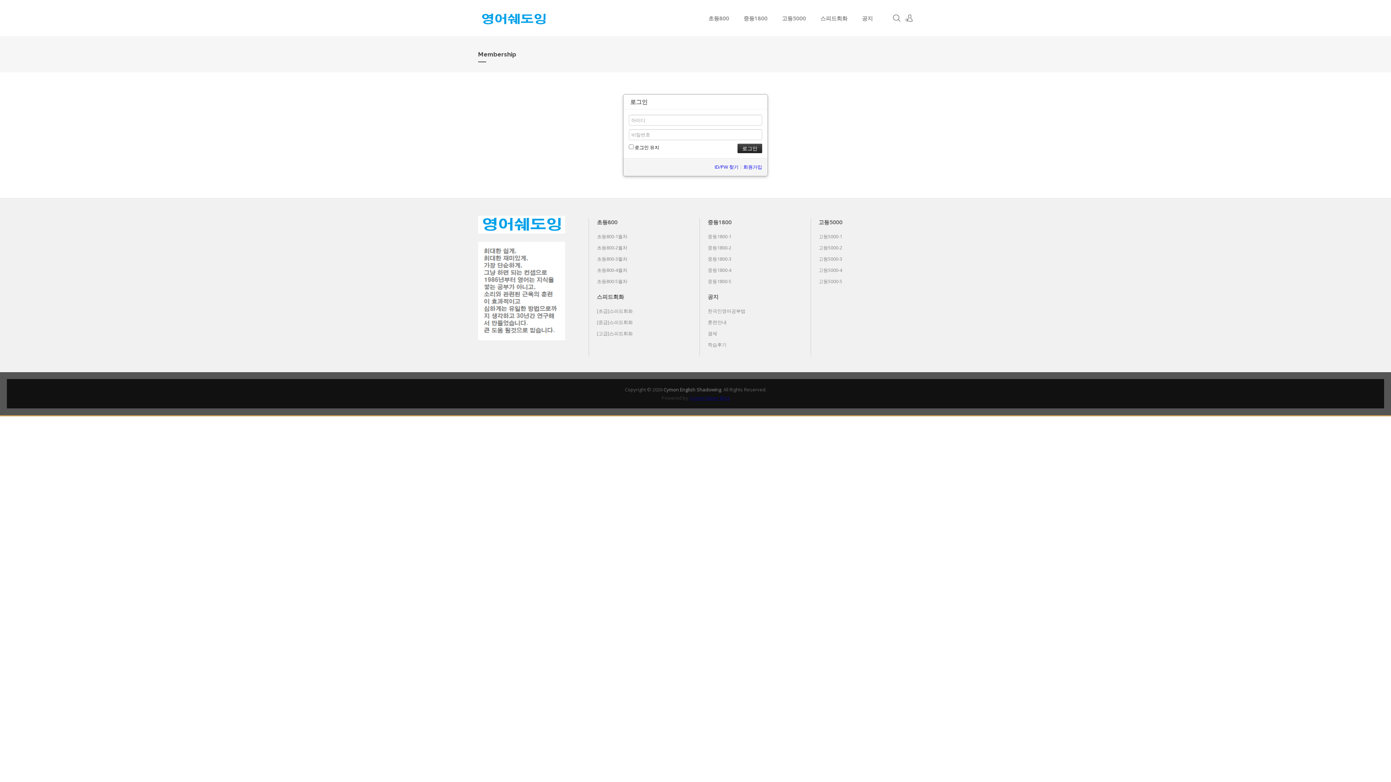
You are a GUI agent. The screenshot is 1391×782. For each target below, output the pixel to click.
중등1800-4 (719, 270)
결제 (712, 333)
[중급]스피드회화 (615, 322)
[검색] (897, 18)
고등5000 (794, 18)
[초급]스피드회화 (615, 311)
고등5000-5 (830, 281)
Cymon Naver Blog (709, 398)
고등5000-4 (830, 270)
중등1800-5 (719, 281)
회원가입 (752, 167)
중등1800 (756, 18)
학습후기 (717, 344)
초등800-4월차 (612, 270)
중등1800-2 (719, 247)
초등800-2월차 (612, 247)
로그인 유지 (646, 147)
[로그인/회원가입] (909, 18)
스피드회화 (834, 18)
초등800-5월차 (612, 281)
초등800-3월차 (612, 259)
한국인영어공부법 (726, 311)
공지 (867, 18)
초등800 (719, 18)
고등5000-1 (830, 236)
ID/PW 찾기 (727, 167)
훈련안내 (717, 322)
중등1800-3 (719, 259)
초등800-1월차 (612, 236)
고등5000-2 (830, 247)
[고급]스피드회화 (615, 333)
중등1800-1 (719, 236)
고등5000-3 (830, 259)
